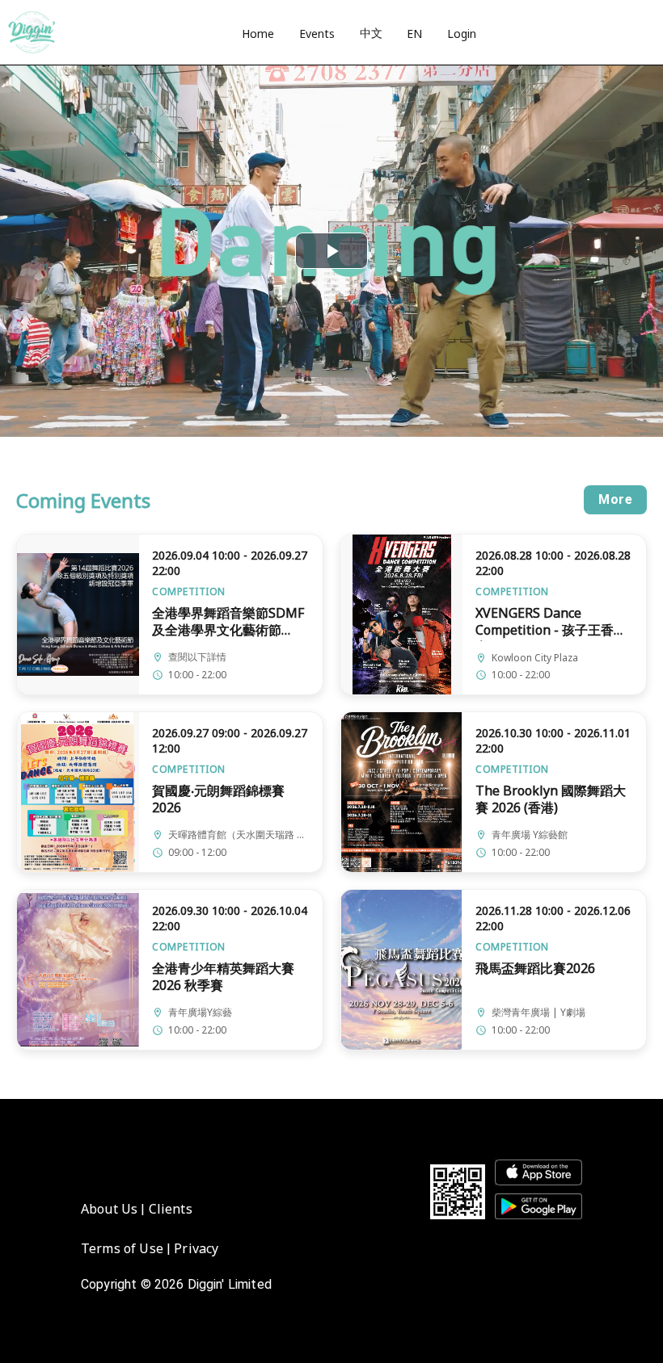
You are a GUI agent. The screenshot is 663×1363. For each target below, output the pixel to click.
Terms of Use (122, 1248)
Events (317, 33)
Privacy (196, 1248)
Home (258, 33)
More (615, 499)
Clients (170, 1209)
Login (461, 33)
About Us (109, 1209)
